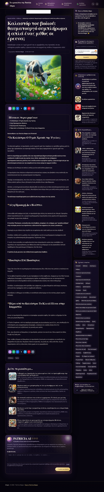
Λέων (83, 325)
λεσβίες (78, 325)
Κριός (93, 321)
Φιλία (85, 370)
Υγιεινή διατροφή (81, 366)
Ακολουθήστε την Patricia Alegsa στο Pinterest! (22, 133)
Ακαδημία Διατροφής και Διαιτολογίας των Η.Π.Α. (41, 322)
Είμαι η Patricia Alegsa (85, 11)
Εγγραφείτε (86, 57)
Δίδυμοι (88, 283)
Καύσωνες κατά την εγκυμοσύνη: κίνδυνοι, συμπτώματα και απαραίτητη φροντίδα (42, 409)
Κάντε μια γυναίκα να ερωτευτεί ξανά (86, 311)
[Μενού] (97, 4)
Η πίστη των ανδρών (81, 297)
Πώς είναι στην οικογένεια (83, 345)
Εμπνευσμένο (86, 286)
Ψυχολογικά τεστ (91, 373)
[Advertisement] (38, 12)
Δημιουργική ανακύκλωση (83, 279)
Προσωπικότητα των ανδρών (84, 335)
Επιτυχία (78, 290)
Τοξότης (78, 363)
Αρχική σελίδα (11, 18)
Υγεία (17, 358)
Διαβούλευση (11, 451)
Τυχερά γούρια (86, 363)
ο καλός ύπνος (49, 325)
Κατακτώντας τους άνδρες (83, 321)
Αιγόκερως (93, 266)
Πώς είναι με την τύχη (82, 339)
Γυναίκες (78, 276)
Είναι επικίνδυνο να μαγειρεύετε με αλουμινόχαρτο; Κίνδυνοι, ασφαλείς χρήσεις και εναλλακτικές (39, 421)
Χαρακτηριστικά (80, 373)
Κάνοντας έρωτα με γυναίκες (83, 304)
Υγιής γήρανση (92, 366)
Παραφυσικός (90, 328)
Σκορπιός (78, 352)
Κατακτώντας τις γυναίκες (83, 318)
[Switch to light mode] (93, 4)
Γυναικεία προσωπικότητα (83, 273)
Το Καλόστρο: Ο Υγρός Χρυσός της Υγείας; (23, 121)
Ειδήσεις (19, 18)
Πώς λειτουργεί (92, 349)
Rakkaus (85, 266)
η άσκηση (39, 325)
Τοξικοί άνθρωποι (90, 359)
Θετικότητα (92, 297)
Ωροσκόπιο (79, 377)
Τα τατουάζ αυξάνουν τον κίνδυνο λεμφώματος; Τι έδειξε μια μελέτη (41, 397)
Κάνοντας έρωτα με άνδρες (89, 300)
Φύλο (90, 370)
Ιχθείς (77, 300)
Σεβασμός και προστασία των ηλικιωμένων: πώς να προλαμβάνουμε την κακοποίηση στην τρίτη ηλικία (42, 374)
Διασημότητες (79, 283)
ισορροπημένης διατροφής (27, 325)
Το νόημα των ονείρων (88, 356)
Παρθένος (78, 332)
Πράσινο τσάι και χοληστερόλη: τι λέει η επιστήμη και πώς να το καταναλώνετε (39, 386)
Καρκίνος (78, 314)
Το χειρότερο (79, 359)
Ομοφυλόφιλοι (80, 328)
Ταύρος (78, 356)
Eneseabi (78, 266)
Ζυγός (84, 290)
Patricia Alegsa (20, 51)
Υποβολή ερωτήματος (63, 469)
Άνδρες (78, 269)
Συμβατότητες (87, 352)
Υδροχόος (78, 370)
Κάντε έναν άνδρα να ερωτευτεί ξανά (86, 307)
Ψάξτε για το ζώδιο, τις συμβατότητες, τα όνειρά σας (85, 390)
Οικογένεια (91, 325)
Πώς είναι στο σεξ (81, 349)
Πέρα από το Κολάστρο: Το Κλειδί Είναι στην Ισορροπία (27, 128)
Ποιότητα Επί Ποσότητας (18, 125)
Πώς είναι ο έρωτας (81, 342)
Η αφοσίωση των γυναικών (83, 293)
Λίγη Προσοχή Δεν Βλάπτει (18, 123)
